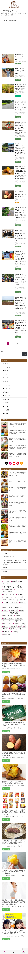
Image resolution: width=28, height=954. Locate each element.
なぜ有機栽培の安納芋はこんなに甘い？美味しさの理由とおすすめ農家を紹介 (17, 432)
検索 (2, 351)
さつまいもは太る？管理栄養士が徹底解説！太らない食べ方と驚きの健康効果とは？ (17, 489)
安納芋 (16, 202)
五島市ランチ (18, 607)
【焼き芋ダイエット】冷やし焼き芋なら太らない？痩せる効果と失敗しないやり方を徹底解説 (13, 872)
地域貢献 (22, 610)
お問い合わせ (6, 553)
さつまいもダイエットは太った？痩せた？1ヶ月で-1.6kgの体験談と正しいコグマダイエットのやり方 (13, 932)
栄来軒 (4, 620)
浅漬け (10, 620)
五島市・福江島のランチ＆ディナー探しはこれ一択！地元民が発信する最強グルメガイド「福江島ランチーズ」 (14, 562)
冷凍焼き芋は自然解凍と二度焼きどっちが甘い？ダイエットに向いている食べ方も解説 (13, 665)
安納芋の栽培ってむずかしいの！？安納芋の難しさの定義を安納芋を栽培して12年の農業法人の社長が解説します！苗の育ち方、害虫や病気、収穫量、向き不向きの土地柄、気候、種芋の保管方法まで (20, 173)
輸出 (21, 629)
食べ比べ (6, 631)
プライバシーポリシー (8, 556)
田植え (4, 623)
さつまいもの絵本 (19, 589)
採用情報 (5, 567)
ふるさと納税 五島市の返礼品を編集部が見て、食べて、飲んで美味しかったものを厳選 (13, 724)
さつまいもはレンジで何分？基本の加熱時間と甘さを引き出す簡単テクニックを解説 (17, 541)
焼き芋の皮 (18, 621)
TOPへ (14, 952)
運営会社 (5, 571)
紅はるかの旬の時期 (19, 623)
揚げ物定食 (18, 615)
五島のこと (17, 95)
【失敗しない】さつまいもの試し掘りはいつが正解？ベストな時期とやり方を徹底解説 (17, 455)
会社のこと (17, 63)
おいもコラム (6, 363)
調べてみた (13, 629)
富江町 (6, 406)
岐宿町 (6, 413)
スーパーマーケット (10, 602)
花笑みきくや (13, 626)
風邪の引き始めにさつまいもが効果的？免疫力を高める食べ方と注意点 (17, 440)
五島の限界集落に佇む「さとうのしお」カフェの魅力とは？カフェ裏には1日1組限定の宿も (17, 511)
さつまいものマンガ (7, 583)
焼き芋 (6, 370)
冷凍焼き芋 (14, 610)
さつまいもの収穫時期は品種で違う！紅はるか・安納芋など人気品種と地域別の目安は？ (17, 504)
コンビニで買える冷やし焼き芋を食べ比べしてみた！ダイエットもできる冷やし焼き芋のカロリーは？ (17, 474)
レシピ (6, 377)
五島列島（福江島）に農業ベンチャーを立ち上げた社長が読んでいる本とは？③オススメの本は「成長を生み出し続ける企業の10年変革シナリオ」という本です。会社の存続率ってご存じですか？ (20, 304)
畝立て (10, 623)
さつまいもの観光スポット (8, 591)
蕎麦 (20, 626)
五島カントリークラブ (7, 607)
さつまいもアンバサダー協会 (8, 594)
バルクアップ (23, 602)
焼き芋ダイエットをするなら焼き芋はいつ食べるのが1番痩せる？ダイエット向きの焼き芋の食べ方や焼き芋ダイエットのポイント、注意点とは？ (13, 902)
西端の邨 (5, 628)
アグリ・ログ (6, 381)
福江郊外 (7, 399)
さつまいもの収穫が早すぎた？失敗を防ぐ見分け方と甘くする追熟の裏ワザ (17, 425)
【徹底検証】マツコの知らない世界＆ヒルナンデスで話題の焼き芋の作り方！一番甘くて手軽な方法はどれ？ (13, 842)
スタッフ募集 (22, 599)
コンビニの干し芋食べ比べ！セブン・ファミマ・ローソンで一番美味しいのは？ (17, 480)
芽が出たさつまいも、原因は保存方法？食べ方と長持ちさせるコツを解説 (17, 496)
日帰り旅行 (19, 618)
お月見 (20, 581)
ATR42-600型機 (6, 581)
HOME (23, 952)
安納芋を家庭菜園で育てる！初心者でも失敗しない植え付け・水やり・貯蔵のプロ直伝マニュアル (13, 754)
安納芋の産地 (14, 613)
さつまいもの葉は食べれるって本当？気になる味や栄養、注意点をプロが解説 (17, 526)
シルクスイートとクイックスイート (10, 599)
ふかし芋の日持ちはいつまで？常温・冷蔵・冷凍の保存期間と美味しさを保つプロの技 (17, 519)
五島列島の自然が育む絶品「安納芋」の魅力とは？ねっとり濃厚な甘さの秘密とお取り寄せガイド (17, 447)
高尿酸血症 (15, 631)
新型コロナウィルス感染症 (8, 618)
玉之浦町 (7, 410)
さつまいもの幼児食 (7, 589)
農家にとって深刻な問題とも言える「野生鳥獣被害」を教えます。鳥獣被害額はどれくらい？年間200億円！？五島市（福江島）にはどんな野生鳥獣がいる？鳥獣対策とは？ (20, 106)
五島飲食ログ (6, 392)
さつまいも (7, 367)
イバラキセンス (20, 594)
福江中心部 (7, 395)
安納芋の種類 (7, 615)
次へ (17, 343)
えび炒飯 (14, 581)
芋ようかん (5, 626)
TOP (9, 10)
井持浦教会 (5, 610)
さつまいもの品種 (12, 586)
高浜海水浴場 (6, 634)
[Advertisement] (14, 39)
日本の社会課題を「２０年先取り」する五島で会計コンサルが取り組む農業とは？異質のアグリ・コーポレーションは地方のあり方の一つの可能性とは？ (20, 235)
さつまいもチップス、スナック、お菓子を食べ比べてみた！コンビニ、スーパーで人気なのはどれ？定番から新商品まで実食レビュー (13, 812)
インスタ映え (6, 597)
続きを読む (6, 672)
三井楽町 (7, 402)
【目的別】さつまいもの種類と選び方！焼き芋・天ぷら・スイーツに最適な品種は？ (13, 695)
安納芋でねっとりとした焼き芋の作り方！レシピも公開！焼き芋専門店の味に (13, 782)
